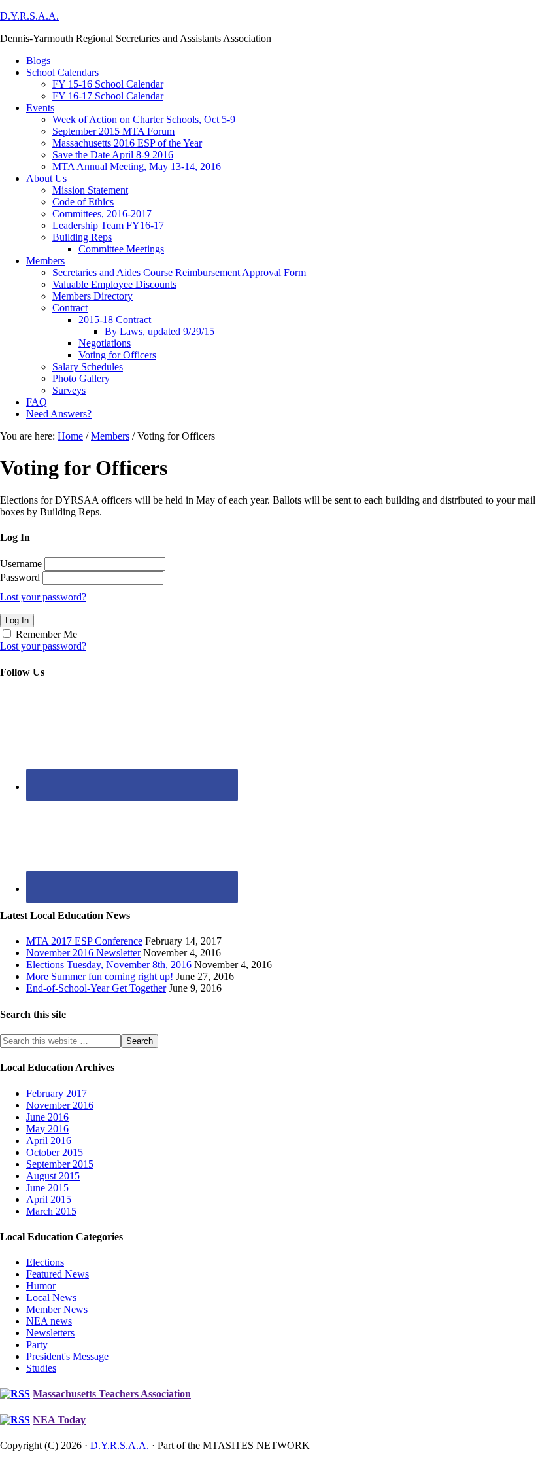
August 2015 (53, 1175)
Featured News (57, 1273)
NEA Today (59, 1419)
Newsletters (50, 1332)
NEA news (49, 1321)
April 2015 (48, 1199)
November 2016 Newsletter (83, 952)
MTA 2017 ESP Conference (84, 941)
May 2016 (47, 1128)
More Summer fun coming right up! (99, 976)
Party (37, 1344)
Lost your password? (43, 596)
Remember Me (46, 634)
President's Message (67, 1356)
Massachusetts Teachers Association (112, 1393)
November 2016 (59, 1105)
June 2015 (47, 1187)
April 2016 (48, 1140)
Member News (57, 1309)
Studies (41, 1368)
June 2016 (47, 1117)
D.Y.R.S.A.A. (29, 16)
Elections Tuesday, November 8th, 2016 (109, 964)
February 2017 (56, 1093)
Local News (51, 1297)
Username (21, 563)
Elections (45, 1262)
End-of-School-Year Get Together (96, 988)
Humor (41, 1285)
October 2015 (54, 1152)
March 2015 (51, 1211)
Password (20, 577)
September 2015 (59, 1164)
